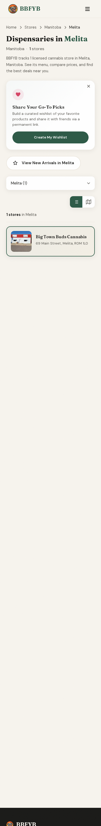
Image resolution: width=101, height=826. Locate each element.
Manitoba (53, 27)
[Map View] (88, 202)
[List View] (76, 202)
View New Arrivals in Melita (48, 163)
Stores (31, 27)
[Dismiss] (88, 86)
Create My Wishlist (50, 137)
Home (11, 27)
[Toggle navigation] (87, 9)
